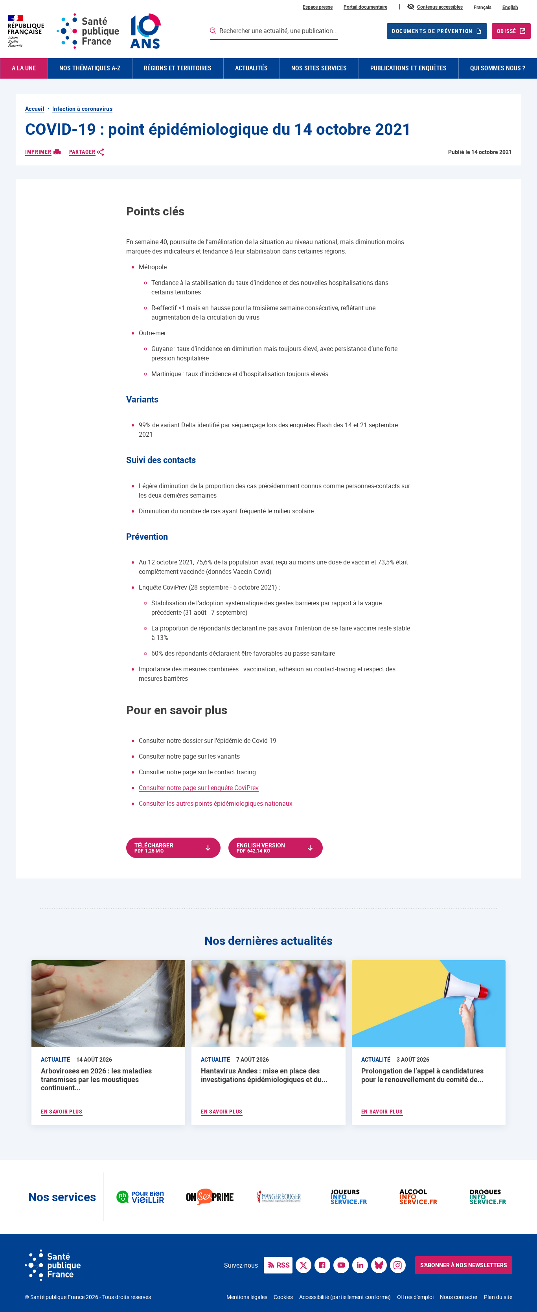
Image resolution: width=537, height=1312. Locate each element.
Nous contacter (459, 1297)
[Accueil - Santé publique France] (83, 31)
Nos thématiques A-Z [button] (89, 68)
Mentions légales (246, 1297)
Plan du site (498, 1297)
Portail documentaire (365, 7)
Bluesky (381, 1264)
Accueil (34, 108)
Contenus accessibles (440, 7)
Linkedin (362, 1264)
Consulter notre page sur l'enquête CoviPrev (199, 787)
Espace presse (318, 7)
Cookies (283, 1297)
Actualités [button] (251, 68)
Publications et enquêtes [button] (408, 68)
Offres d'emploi (415, 1297)
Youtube (343, 1264)
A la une (24, 68)
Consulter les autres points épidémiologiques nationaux (215, 803)
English (510, 7)
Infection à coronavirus (82, 108)
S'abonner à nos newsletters (463, 1265)
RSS (283, 1265)
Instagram (400, 1264)
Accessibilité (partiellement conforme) (345, 1297)
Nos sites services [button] (319, 68)
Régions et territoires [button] (177, 68)
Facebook (324, 1264)
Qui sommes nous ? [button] (497, 68)
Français (482, 7)
